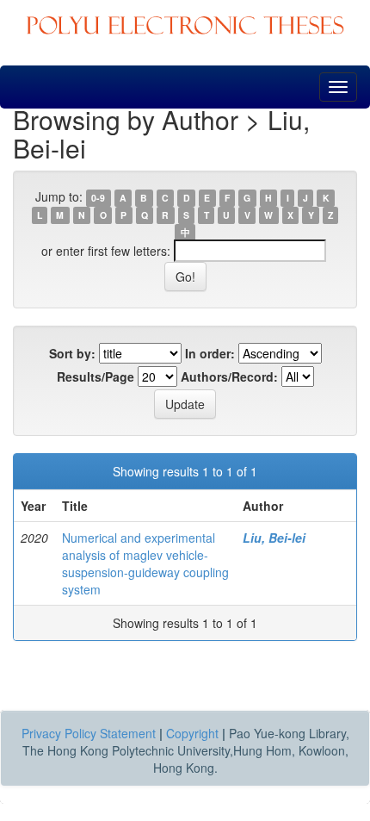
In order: (210, 353)
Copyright (192, 733)
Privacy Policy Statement (89, 733)
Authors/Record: (229, 376)
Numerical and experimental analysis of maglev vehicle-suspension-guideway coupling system (145, 563)
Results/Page (95, 376)
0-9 (98, 197)
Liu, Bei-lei (274, 537)
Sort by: (72, 353)
